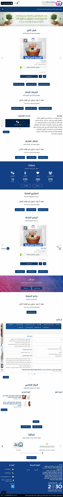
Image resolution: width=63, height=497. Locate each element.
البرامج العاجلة (31, 272)
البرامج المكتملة (20, 272)
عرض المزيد (6, 132)
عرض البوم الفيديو (26, 427)
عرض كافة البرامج (43, 272)
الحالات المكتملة (20, 157)
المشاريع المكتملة (20, 210)
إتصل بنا (26, 186)
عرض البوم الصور (37, 427)
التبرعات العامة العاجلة (31, 108)
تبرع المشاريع (37, 288)
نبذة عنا (37, 186)
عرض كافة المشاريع (43, 210)
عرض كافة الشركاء (31, 458)
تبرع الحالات (25, 288)
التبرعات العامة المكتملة (17, 108)
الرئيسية (36, 470)
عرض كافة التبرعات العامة (45, 108)
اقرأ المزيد (6, 377)
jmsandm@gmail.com (6, 477)
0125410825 (8, 469)
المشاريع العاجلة (31, 210)
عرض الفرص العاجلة (31, 84)
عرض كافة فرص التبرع (44, 84)
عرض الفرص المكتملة (19, 84)
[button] (3, 19)
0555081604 (8, 473)
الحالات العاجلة (31, 157)
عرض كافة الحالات (43, 157)
